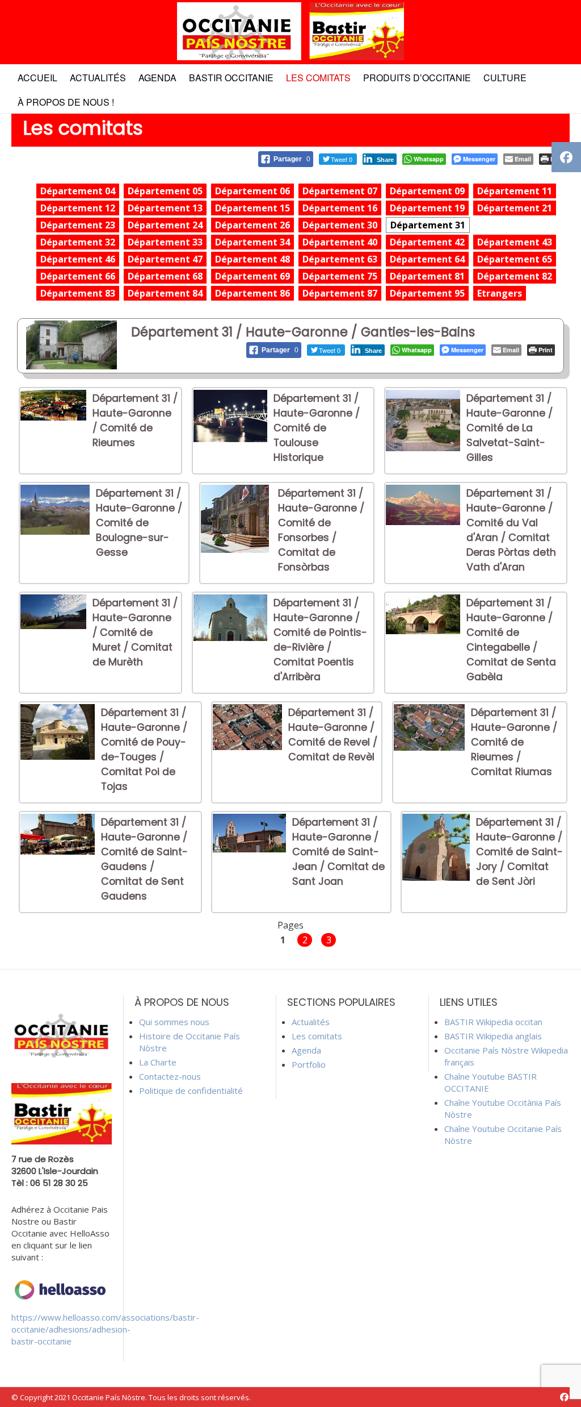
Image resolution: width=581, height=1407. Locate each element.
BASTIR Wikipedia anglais (493, 1036)
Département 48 (252, 259)
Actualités (98, 77)
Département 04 (77, 191)
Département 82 (514, 276)
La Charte (157, 1062)
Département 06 (252, 191)
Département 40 (339, 242)
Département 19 (427, 208)
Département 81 (427, 276)
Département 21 (514, 208)
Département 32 (77, 242)
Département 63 (339, 259)
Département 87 (339, 293)
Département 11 (514, 191)
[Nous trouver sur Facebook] (564, 1397)
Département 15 (252, 208)
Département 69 (252, 276)
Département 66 (77, 276)
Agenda (157, 77)
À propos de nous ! (66, 102)
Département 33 (165, 242)
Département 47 (165, 259)
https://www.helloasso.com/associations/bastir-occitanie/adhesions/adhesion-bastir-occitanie (105, 1329)
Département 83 (77, 293)
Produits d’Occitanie (417, 77)
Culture (505, 77)
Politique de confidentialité (191, 1090)
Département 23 (77, 225)
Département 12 (77, 208)
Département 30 (339, 225)
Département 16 (339, 208)
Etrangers (499, 293)
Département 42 (427, 242)
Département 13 (165, 208)
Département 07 (339, 191)
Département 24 (165, 225)
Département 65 (514, 259)
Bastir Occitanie (231, 77)
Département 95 (427, 293)
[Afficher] (53, 417)
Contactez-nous (170, 1076)
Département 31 (427, 225)
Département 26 (252, 225)
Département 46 (77, 259)
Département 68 (165, 276)
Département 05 (165, 191)
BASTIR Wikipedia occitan (493, 1021)
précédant (169, 939)
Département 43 (514, 242)
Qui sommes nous (174, 1021)
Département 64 (427, 259)
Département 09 (427, 191)
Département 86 (252, 293)
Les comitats (318, 77)
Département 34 (252, 242)
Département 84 (165, 293)
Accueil (37, 77)
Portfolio (309, 1064)
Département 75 (339, 276)
